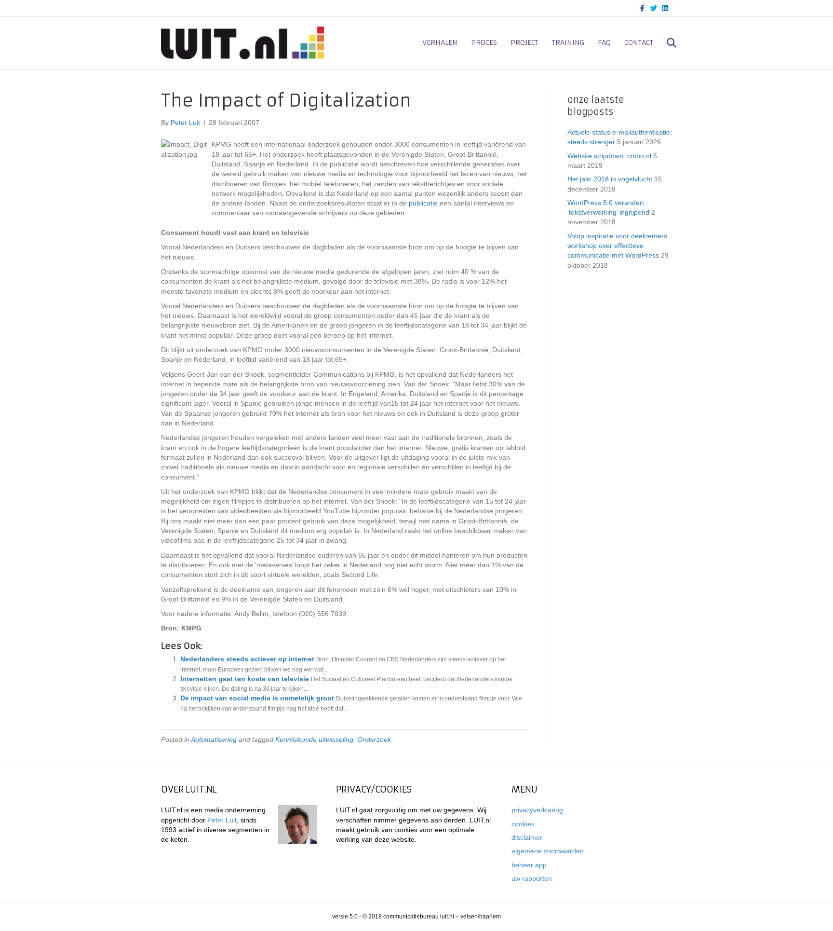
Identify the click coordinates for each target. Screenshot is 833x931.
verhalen (439, 42)
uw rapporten (531, 878)
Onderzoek (374, 739)
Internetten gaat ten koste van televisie (244, 679)
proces (484, 42)
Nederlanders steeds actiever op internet (247, 659)
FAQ (604, 42)
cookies (523, 824)
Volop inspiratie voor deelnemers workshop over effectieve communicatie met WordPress (617, 246)
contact (638, 42)
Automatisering (214, 739)
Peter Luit (222, 820)
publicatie (423, 203)
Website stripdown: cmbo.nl (609, 156)
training (568, 42)
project (524, 42)
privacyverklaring (537, 810)
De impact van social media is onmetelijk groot (257, 698)
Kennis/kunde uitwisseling (314, 739)
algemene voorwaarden (547, 851)
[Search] (666, 43)
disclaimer (526, 837)
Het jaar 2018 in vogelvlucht (609, 179)
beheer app (529, 865)
